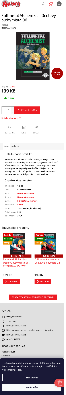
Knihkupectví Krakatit (16, 325)
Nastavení (32, 377)
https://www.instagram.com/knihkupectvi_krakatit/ (29, 330)
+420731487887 (13, 339)
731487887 (11, 321)
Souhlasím (32, 387)
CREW (20, 204)
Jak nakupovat (8, 351)
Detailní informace (10, 118)
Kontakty (6, 355)
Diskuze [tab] (15, 146)
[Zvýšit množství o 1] (12, 108)
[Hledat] (43, 4)
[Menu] (59, 4)
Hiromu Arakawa (25, 193)
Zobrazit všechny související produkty (33, 297)
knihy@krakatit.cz (14, 316)
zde (19, 370)
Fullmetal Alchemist (27, 200)
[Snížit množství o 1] (12, 112)
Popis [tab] (6, 146)
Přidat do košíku (29, 110)
